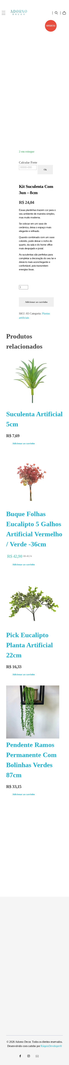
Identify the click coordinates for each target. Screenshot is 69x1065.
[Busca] (56, 12)
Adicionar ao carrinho (36, 302)
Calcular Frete (28, 162)
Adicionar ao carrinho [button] (23, 443)
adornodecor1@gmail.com (43, 3)
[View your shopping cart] (65, 10)
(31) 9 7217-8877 (16, 3)
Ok (45, 169)
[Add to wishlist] (57, 25)
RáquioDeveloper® (51, 1046)
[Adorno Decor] (18, 12)
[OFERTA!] (34, 480)
